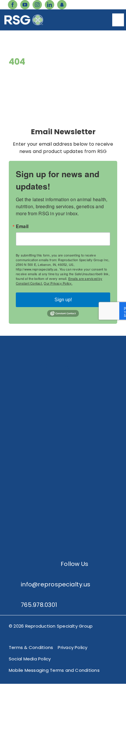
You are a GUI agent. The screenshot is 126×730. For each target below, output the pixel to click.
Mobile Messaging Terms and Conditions (54, 670)
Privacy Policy (72, 647)
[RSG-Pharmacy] (63, 468)
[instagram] (37, 4)
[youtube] (25, 4)
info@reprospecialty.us (55, 584)
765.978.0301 (39, 605)
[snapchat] (62, 4)
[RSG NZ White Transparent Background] (63, 512)
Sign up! (63, 299)
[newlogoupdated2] (63, 380)
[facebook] (12, 4)
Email (22, 226)
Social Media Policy (30, 659)
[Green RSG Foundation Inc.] (63, 424)
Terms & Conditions (31, 647)
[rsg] (23, 16)
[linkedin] (49, 4)
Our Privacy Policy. (58, 283)
